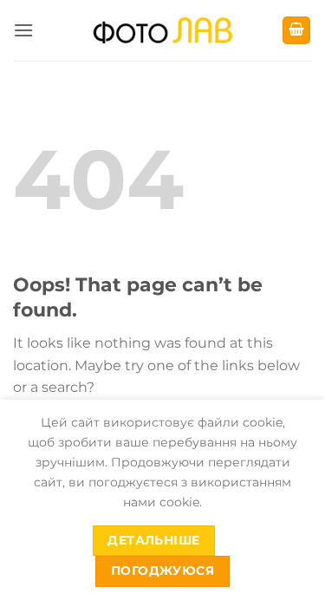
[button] (23, 30)
